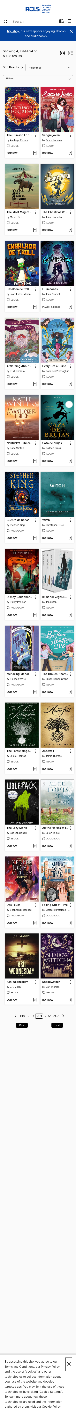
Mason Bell (16, 217)
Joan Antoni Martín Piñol (22, 294)
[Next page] (63, 1016)
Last (57, 1025)
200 (30, 1016)
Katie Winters (17, 448)
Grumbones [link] (50, 289)
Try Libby (13, 31)
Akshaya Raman (19, 140)
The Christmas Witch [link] (55, 212)
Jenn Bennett (53, 294)
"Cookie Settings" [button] (50, 1392)
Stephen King (17, 525)
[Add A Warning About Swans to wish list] (34, 384)
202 (47, 1016)
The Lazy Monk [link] (17, 828)
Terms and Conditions (19, 1367)
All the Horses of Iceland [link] (55, 828)
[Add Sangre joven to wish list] (70, 153)
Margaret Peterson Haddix (58, 910)
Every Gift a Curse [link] (54, 366)
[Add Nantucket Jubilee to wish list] (34, 461)
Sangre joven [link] (51, 135)
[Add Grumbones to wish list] (70, 307)
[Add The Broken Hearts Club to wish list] (70, 692)
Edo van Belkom (18, 833)
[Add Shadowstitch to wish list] (70, 1000)
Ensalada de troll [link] (18, 289)
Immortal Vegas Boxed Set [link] (55, 597)
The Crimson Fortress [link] (20, 135)
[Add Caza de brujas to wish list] (70, 461)
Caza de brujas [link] (52, 443)
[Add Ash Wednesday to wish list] (34, 1000)
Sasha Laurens (54, 140)
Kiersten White (18, 679)
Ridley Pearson (18, 602)
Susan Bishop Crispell (57, 679)
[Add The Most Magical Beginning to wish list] (34, 230)
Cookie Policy (51, 1407)
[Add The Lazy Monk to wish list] (34, 846)
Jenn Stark (51, 602)
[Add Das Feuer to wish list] (34, 923)
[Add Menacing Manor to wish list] (34, 692)
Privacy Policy (50, 1367)
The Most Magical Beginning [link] (20, 212)
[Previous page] (15, 1016)
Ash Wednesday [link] (17, 982)
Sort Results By (13, 67)
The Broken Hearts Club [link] (55, 674)
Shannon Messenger (21, 910)
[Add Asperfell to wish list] (70, 769)
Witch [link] (46, 520)
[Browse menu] (69, 21)
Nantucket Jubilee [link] (19, 443)
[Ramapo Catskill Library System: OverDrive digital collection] (38, 8)
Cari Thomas (52, 986)
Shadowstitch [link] (51, 982)
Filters (10, 78)
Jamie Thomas (18, 756)
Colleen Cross (53, 448)
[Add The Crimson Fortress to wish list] (34, 153)
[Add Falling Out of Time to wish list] (70, 923)
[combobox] (30, 21)
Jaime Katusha (54, 217)
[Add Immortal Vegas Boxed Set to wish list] (70, 615)
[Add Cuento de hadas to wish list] (34, 538)
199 (22, 1016)
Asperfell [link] (48, 751)
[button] (62, 54)
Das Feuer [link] (13, 905)
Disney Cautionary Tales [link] (20, 597)
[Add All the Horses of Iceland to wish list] (70, 846)
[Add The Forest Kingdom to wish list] (34, 769)
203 (56, 1016)
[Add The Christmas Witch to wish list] (70, 230)
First (22, 1025)
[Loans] (61, 22)
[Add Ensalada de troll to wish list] (34, 307)
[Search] (5, 21)
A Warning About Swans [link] (20, 366)
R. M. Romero (17, 371)
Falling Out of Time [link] (55, 905)
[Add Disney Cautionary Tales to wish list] (34, 615)
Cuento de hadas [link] (18, 520)
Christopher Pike (55, 525)
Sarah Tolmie (53, 833)
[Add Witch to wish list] (70, 538)
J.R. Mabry (15, 986)
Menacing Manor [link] (18, 674)
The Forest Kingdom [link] (20, 751)
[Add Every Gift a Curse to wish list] (70, 384)
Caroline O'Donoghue (57, 371)
